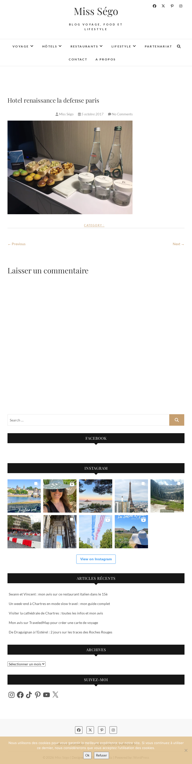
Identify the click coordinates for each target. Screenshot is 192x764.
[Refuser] (185, 750)
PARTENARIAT (158, 46)
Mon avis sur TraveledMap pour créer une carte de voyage (53, 622)
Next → (178, 244)
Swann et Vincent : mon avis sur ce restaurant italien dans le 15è (58, 594)
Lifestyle (122, 46)
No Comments (122, 114)
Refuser (101, 755)
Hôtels (49, 46)
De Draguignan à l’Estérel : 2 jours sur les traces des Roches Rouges (60, 632)
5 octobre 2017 (92, 114)
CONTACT (78, 59)
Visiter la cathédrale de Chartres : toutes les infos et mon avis (56, 613)
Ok (87, 755)
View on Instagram (96, 559)
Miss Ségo (96, 11)
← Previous (17, 244)
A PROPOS (106, 59)
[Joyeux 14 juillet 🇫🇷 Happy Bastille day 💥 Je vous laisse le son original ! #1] (95, 531)
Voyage (20, 46)
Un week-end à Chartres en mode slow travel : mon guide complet (59, 603)
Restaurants (84, 46)
